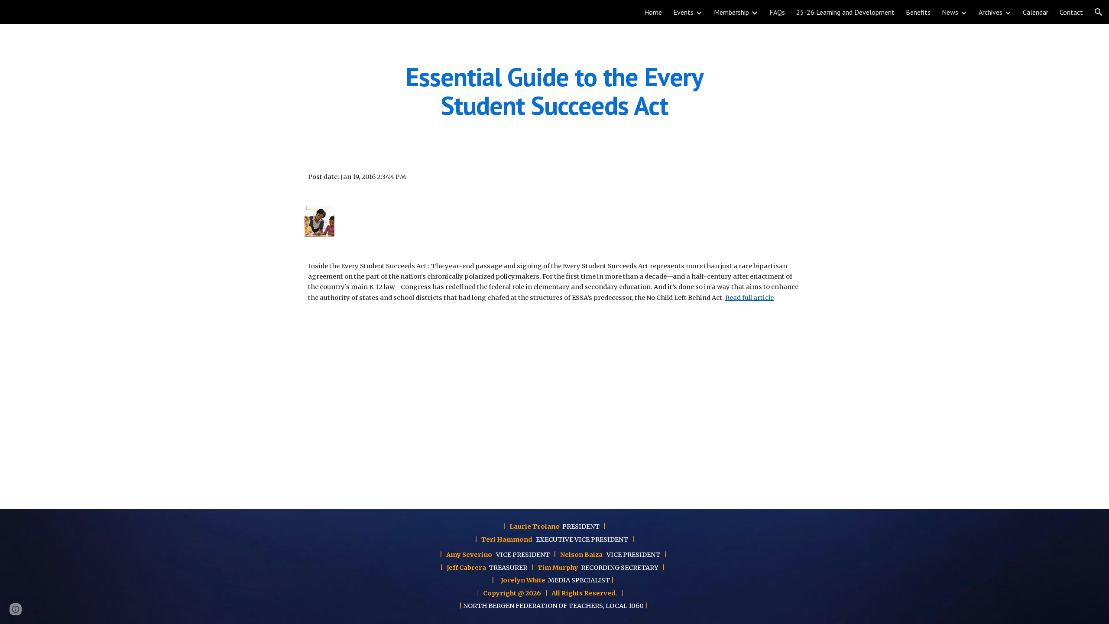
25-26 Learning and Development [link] (845, 12)
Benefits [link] (918, 12)
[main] (554, 91)
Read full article (749, 298)
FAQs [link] (777, 12)
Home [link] (653, 12)
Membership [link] (731, 12)
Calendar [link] (1035, 12)
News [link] (950, 12)
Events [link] (683, 12)
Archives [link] (990, 12)
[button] (1098, 12)
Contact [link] (1071, 12)
